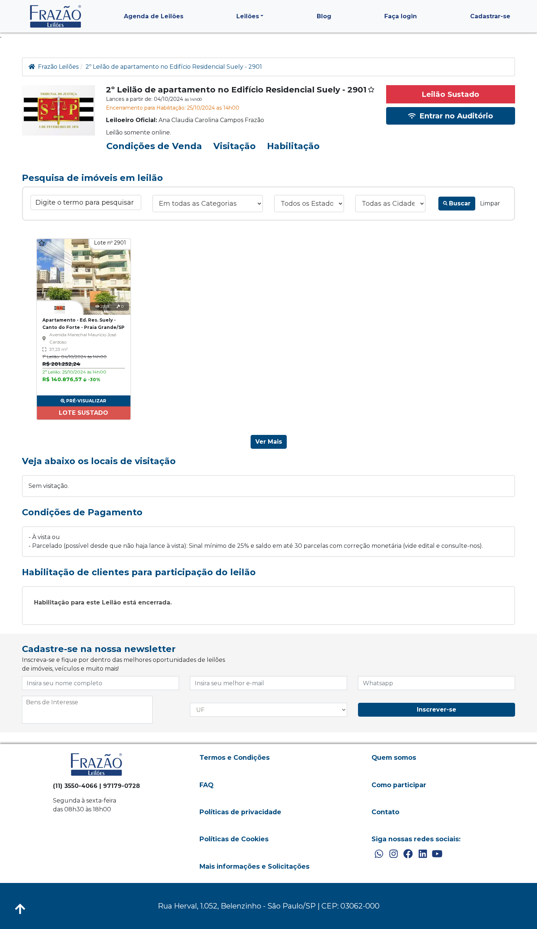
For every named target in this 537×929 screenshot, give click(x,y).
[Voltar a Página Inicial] (55, 16)
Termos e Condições (234, 757)
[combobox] (87, 710)
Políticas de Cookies (233, 839)
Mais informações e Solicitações (254, 866)
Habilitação (293, 146)
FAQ (206, 785)
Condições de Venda (154, 146)
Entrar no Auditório (455, 115)
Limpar (490, 203)
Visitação (234, 146)
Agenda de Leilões (153, 16)
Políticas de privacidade (240, 812)
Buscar (460, 203)
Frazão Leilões (58, 66)
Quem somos (394, 757)
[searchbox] (87, 702)
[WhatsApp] (379, 854)
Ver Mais (268, 441)
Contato (385, 812)
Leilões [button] (247, 16)
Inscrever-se (436, 709)
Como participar (399, 785)
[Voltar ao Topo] (20, 909)
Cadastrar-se (490, 16)
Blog (324, 16)
